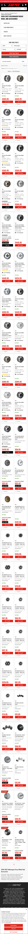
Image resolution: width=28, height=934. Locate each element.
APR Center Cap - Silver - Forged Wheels (7, 840)
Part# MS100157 (18, 548)
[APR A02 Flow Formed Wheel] (20, 78)
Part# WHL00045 (5, 476)
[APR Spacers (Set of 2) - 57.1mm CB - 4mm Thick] (7, 695)
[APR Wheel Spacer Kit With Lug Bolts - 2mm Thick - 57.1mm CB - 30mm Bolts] (20, 832)
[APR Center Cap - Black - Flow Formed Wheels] (20, 727)
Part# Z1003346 (5, 809)
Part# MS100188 (5, 676)
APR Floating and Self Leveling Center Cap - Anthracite (6, 471)
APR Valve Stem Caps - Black (19, 703)
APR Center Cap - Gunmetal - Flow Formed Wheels (7, 768)
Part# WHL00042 (18, 476)
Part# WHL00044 (5, 512)
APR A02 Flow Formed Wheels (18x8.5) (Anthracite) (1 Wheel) (6, 334)
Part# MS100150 (18, 644)
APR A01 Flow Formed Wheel (6, 86)
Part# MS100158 (18, 512)
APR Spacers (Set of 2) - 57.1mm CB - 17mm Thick (7, 671)
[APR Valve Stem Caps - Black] (20, 695)
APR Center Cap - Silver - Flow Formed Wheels (20, 803)
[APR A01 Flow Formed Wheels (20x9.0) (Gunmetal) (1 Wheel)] (7, 255)
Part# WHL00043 (18, 442)
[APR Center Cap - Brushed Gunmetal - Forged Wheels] (7, 796)
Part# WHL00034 (18, 408)
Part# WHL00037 (18, 91)
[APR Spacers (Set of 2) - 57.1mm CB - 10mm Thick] (7, 535)
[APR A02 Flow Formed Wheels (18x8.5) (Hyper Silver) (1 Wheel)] (7, 395)
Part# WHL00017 (5, 161)
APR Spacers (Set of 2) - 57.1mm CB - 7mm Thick (7, 639)
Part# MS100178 (18, 772)
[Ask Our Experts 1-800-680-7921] (5, 5)
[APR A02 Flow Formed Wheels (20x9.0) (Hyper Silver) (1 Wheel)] (7, 217)
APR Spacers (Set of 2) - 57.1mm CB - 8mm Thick (7, 607)
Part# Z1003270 (18, 809)
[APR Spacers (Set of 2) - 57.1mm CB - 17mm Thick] (7, 663)
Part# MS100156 (5, 548)
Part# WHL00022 (5, 408)
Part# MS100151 (5, 708)
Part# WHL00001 (5, 304)
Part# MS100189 (5, 580)
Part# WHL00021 (18, 304)
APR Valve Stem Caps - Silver (19, 767)
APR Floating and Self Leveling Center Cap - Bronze (6, 508)
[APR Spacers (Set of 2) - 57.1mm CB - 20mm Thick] (7, 567)
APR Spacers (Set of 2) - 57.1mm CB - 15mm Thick (20, 507)
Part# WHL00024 (18, 338)
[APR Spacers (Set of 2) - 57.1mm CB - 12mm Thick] (20, 535)
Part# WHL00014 (18, 161)
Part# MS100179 (5, 740)
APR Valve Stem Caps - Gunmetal (6, 735)
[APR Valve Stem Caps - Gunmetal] (7, 727)
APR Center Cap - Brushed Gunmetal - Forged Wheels (7, 803)
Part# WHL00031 (5, 442)
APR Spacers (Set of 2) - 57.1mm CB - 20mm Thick (7, 575)
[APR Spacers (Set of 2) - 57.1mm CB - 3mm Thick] (20, 631)
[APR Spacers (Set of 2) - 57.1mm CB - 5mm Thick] (20, 567)
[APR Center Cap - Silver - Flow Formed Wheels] (20, 796)
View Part (8, 207)
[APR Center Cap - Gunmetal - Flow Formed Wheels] (7, 759)
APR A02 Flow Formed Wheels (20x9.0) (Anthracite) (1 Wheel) (6, 438)
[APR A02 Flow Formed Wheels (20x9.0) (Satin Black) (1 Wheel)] (20, 217)
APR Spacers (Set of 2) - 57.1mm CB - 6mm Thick (20, 671)
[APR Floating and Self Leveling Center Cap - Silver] (20, 462)
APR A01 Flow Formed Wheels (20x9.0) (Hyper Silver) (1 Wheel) (20, 264)
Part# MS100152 (18, 580)
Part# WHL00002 (5, 91)
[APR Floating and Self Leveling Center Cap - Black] (20, 429)
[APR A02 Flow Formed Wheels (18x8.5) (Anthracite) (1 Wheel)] (7, 325)
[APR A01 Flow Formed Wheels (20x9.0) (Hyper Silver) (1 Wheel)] (20, 255)
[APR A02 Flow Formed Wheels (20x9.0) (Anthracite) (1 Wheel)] (7, 429)
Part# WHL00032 (18, 125)
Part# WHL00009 (5, 269)
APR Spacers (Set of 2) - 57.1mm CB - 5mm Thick (20, 575)
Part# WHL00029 (18, 372)
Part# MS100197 (18, 708)
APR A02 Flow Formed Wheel (19, 86)
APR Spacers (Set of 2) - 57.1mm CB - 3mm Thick (20, 639)
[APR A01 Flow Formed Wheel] (7, 78)
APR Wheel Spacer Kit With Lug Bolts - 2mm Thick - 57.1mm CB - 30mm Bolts (20, 842)
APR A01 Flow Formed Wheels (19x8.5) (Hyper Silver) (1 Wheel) (6, 300)
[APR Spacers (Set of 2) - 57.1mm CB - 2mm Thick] (20, 599)
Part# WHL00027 (5, 338)
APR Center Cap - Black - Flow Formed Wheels (20, 735)
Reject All (13, 928)
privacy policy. (8, 922)
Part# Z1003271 (5, 772)
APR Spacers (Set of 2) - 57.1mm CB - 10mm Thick (7, 543)
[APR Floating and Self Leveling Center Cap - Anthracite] (7, 462)
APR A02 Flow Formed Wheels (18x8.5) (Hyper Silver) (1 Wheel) (6, 404)
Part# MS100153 (18, 676)
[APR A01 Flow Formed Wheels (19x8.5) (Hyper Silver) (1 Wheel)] (7, 291)
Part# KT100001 (18, 845)
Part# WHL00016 (5, 125)
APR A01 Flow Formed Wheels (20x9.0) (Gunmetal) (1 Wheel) (6, 264)
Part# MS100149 (18, 612)
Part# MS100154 (5, 644)
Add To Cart (7, 101)
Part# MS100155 (5, 612)
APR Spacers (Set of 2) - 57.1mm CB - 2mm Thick (20, 607)
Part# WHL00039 (5, 372)
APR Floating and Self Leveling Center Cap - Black (19, 438)
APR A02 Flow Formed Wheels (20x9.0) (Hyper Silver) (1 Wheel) (7, 226)
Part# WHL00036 (18, 230)
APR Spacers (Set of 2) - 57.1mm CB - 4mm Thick (7, 703)
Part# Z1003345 (5, 845)
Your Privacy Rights (13, 932)
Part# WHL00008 (18, 269)
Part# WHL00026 (5, 230)
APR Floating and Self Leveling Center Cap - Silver (19, 471)
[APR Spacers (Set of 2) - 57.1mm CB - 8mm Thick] (7, 599)
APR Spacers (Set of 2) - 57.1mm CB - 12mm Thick (20, 543)
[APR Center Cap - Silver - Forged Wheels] (7, 832)
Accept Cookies (13, 925)
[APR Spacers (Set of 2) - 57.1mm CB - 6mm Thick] (20, 663)
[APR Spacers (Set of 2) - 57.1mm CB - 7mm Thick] (7, 631)
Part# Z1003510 (18, 740)
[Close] (26, 909)
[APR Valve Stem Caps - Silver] (20, 759)
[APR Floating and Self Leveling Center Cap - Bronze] (7, 499)
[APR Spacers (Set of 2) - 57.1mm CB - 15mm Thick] (20, 499)
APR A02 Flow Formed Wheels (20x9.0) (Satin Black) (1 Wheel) (19, 226)
